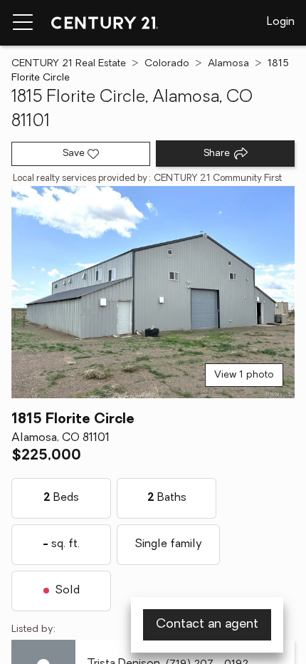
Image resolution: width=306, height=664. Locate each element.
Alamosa (228, 63)
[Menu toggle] (22, 22)
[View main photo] (153, 292)
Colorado (166, 63)
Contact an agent (207, 624)
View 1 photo (244, 375)
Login (281, 22)
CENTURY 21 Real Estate (68, 63)
